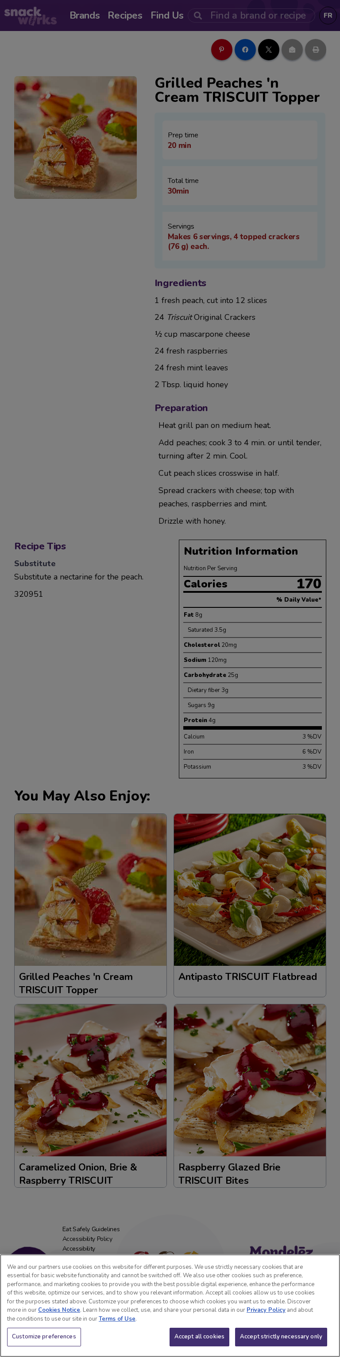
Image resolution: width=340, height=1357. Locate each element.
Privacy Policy (266, 1310)
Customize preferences (44, 1337)
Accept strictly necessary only (281, 1337)
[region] (170, 1305)
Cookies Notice (59, 1310)
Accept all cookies (199, 1337)
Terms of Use (117, 1319)
